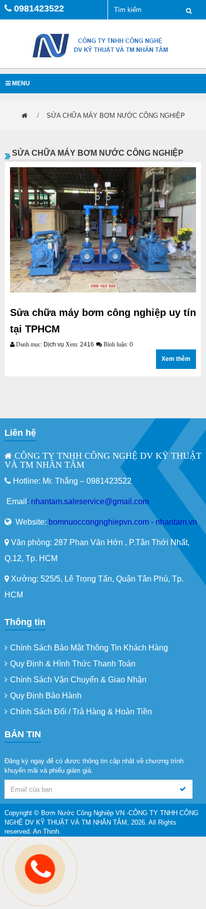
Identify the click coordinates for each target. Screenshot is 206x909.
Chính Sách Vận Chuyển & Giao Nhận (78, 679)
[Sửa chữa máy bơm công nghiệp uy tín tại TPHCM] (103, 230)
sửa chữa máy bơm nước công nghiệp (115, 115)
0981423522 (39, 8)
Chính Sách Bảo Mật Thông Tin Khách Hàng (89, 647)
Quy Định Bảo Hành (46, 695)
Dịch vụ (54, 344)
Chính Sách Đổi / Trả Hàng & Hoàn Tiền (81, 711)
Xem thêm (176, 358)
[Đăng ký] (183, 789)
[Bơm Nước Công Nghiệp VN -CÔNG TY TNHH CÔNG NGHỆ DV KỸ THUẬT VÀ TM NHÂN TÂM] (103, 45)
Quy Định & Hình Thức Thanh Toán (73, 663)
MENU (20, 83)
